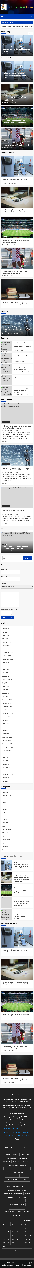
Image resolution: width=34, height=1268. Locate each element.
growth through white (11, 1168)
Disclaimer (24, 1129)
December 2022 (7, 744)
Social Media (6, 839)
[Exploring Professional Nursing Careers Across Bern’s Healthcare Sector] (17, 166)
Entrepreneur (6, 324)
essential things (13, 1165)
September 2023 (7, 713)
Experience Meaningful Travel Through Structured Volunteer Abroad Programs (22, 344)
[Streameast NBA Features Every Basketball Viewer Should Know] (17, 227)
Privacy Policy (9, 1132)
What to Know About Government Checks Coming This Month (15, 547)
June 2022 (5, 757)
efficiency (16, 1161)
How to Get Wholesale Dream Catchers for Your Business (21, 356)
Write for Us (8, 1135)
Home (28, 1135)
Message (4, 591)
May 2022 (5, 761)
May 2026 (5, 639)
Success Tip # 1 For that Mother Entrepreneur (21, 369)
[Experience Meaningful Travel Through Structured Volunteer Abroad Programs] (6, 346)
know (24, 1179)
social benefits (14, 1204)
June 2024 (5, 686)
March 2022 (6, 767)
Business (5, 799)
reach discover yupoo (14, 1197)
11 (8, 1235)
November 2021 (7, 771)
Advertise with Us (22, 1132)
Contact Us (7, 1129)
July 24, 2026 (12, 147)
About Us (16, 1129)
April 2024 (5, 693)
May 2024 (5, 689)
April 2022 (5, 764)
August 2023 (6, 717)
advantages (17, 1144)
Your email (4, 576)
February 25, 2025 (19, 350)
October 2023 (6, 710)
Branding (5, 792)
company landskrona (21, 1151)
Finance (5, 44)
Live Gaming (6, 829)
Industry (16, 377)
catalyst (9, 1151)
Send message (7, 617)
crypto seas (6, 1161)
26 (13, 1243)
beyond (13, 1147)
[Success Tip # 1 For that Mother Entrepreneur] (6, 369)
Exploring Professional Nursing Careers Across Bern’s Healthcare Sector (14, 75)
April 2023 (5, 730)
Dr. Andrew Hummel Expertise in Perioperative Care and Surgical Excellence (16, 303)
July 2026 (5, 632)
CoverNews (18, 1265)
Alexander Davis (7, 333)
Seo (3, 836)
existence (23, 1165)
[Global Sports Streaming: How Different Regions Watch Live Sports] (17, 258)
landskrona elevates (23, 1183)
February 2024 (7, 700)
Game (4, 812)
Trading (5, 846)
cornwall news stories (11, 1154)
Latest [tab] (5, 856)
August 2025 (6, 662)
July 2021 (5, 781)
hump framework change (17, 1172)
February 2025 (7, 679)
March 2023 (6, 733)
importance (24, 1176)
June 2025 (5, 669)
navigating (25, 1186)
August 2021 (6, 778)
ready (24, 1197)
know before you (10, 1183)
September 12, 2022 (19, 361)
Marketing (5, 833)
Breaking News (7, 795)
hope (28, 1168)
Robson (5, 54)
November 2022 (7, 747)
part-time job (18, 1193)
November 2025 (7, 652)
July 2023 (5, 720)
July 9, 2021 (15, 333)
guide (22, 1168)
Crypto (4, 802)
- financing (8, 1144)
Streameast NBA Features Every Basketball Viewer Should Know (14, 121)
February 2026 (7, 642)
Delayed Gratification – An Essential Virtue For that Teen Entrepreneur (16, 427)
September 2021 (7, 774)
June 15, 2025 (16, 551)
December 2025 (7, 649)
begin (6, 1147)
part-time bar (8, 1193)
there (22, 1204)
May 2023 (5, 727)
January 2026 (6, 645)
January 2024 (6, 703)
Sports (4, 140)
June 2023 (5, 723)
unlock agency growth (17, 1208)
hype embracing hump (12, 1176)
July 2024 (5, 683)
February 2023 (7, 737)
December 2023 (7, 706)
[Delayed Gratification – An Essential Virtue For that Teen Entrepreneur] (17, 413)
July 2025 (5, 666)
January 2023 (6, 740)
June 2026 (5, 635)
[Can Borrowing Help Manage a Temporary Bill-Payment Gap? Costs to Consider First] (17, 197)
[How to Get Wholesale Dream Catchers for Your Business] (6, 358)
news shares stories (14, 1190)
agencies (26, 1144)
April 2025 (5, 676)
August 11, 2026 (12, 125)
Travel (4, 850)
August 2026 (6, 629)
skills (28, 1200)
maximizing (16, 1186)
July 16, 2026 (11, 306)
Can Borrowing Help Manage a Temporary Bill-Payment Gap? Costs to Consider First (14, 49)
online (24, 1190)
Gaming (5, 118)
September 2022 (7, 754)
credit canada (25, 1154)
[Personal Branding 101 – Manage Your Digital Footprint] (6, 391)
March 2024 (6, 696)
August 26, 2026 (12, 54)
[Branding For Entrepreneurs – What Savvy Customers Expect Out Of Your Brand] (17, 455)
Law (3, 826)
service (22, 1200)
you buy (26, 1211)
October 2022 (6, 750)
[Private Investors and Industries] (6, 380)
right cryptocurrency (10, 1200)
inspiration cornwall (14, 1179)
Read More (5, 441)
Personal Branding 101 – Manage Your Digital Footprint (21, 390)
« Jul (16, 1250)
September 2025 (7, 659)
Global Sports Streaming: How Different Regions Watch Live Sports (16, 144)
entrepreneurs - (26, 1161)
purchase (27, 1193)
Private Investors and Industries (20, 380)
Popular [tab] (13, 856)
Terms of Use (19, 1135)
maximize (8, 1186)
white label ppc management (13, 1211)
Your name (4, 569)
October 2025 (6, 656)
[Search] (31, 16)
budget (19, 1147)
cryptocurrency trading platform (17, 1158)
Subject (3, 583)
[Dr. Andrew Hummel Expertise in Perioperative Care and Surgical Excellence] (17, 289)
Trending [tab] (23, 856)
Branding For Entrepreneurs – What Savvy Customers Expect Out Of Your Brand (16, 329)
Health (4, 71)
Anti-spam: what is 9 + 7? (9, 610)
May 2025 (5, 673)
